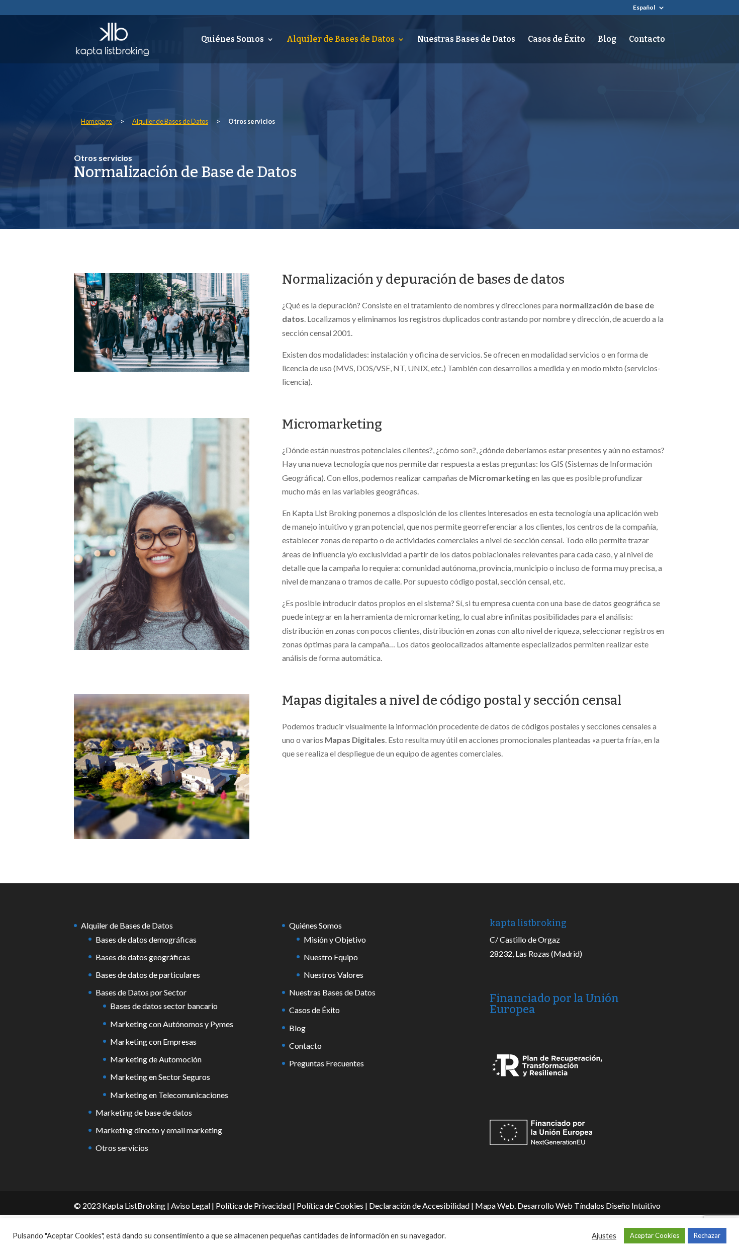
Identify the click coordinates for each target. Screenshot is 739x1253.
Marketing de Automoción (156, 1059)
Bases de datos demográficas (146, 939)
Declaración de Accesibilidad (419, 1205)
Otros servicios (122, 1147)
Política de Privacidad (253, 1205)
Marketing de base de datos (144, 1112)
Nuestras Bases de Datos (466, 40)
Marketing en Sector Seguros (160, 1076)
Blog (607, 40)
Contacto (647, 40)
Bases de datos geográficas (143, 957)
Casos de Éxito (556, 40)
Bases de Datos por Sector (141, 992)
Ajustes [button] (604, 1235)
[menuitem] (649, 10)
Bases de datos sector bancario (164, 1006)
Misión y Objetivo (335, 939)
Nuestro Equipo (331, 957)
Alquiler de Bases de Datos (341, 40)
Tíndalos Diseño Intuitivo (617, 1205)
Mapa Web (494, 1205)
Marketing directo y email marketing (159, 1130)
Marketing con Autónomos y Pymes (171, 1024)
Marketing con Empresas (153, 1041)
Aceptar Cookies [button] (654, 1235)
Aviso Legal (190, 1205)
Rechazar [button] (707, 1235)
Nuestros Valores (333, 974)
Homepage (96, 121)
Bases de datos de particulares (148, 974)
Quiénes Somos (232, 40)
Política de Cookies (330, 1205)
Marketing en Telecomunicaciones (169, 1095)
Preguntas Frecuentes (326, 1063)
